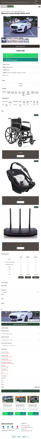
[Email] (34, 2)
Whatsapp (11, 414)
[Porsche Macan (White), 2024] (7, 399)
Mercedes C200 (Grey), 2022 (20, 405)
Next (38, 27)
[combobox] (20, 333)
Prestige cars (14, 72)
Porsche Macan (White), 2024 (8, 405)
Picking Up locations (5, 330)
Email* (2, 298)
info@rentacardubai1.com (28, 427)
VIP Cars (23, 72)
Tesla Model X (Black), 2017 (33, 405)
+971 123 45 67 (26, 425)
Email (14, 436)
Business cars (5, 404)
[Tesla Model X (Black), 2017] (33, 399)
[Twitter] (8, 427)
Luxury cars (9, 72)
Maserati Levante (9, 67)
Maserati (7, 64)
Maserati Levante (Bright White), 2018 (18, 11)
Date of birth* (3, 289)
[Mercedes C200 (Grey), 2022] (20, 399)
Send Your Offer (11, 59)
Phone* (2, 294)
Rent (25, 436)
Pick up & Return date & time (6, 343)
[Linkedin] (12, 427)
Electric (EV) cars (36, 404)
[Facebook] (31, 2)
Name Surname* (4, 285)
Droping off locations (5, 336)
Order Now (20, 391)
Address (2, 303)
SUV (9, 69)
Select (21, 277)
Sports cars (19, 72)
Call (6, 413)
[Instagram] (17, 427)
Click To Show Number (10, 55)
